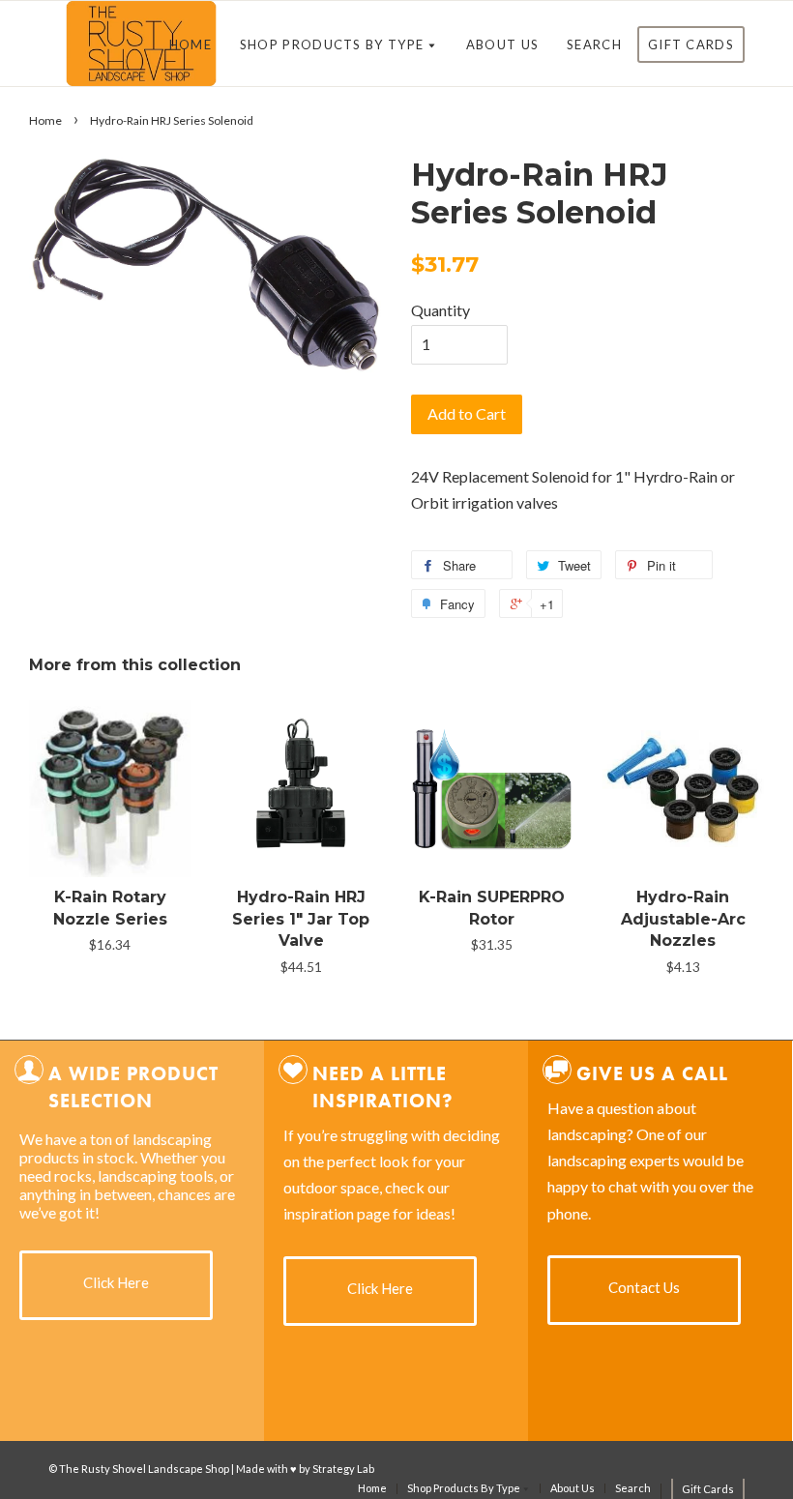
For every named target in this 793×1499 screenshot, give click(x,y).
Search (594, 44)
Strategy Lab (343, 1468)
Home (190, 44)
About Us (502, 44)
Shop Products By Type (334, 44)
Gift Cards (691, 44)
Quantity (440, 310)
